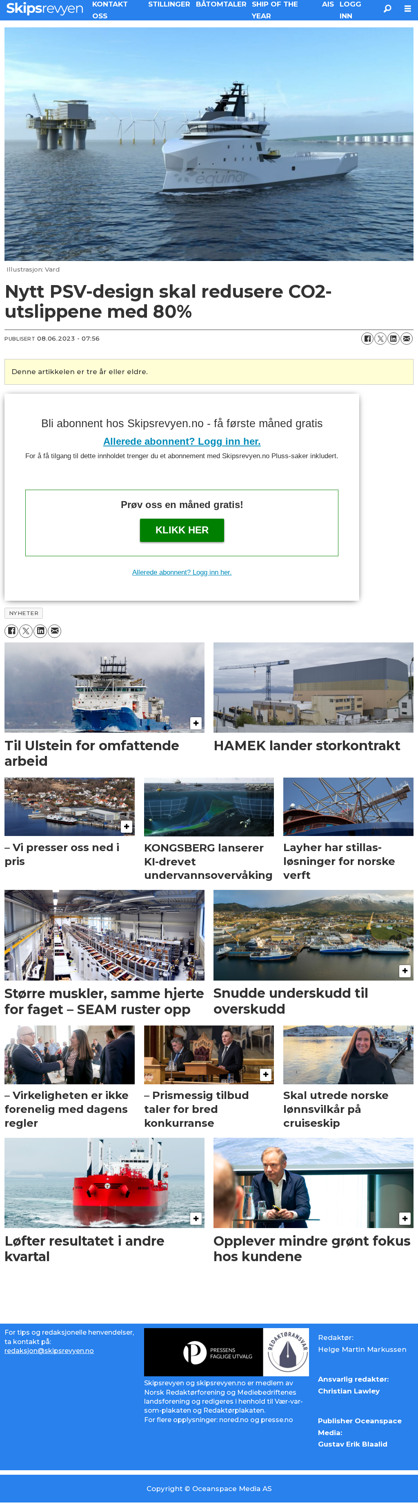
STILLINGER (169, 4)
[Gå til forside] (45, 9)
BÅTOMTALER (221, 4)
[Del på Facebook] (367, 338)
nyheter (24, 613)
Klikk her (182, 529)
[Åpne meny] (408, 8)
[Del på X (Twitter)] (380, 338)
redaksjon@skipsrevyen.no (49, 1351)
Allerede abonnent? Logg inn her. (182, 441)
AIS (328, 4)
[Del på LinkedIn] (393, 338)
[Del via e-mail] (406, 338)
